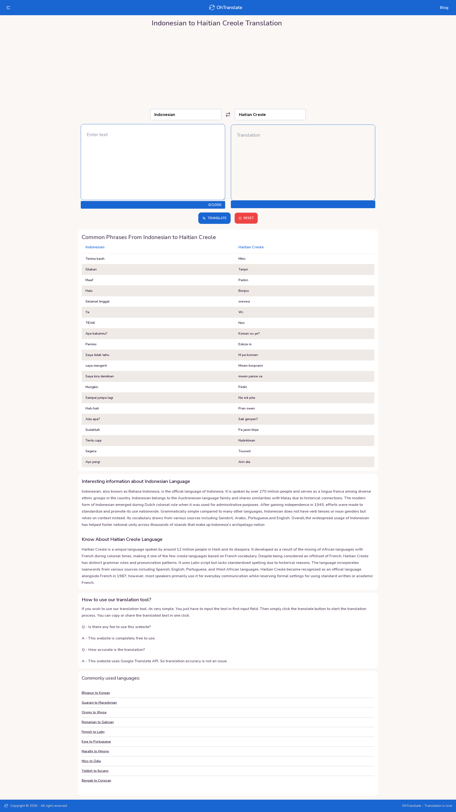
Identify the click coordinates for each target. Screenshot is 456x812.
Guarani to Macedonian (99, 702)
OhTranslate (229, 7)
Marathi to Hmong (95, 751)
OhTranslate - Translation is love (427, 805)
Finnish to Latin (93, 732)
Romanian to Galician (98, 722)
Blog (444, 7)
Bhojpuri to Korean (96, 693)
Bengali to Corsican (96, 780)
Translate (217, 218)
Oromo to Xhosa (94, 712)
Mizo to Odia (91, 761)
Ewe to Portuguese (96, 741)
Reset (249, 218)
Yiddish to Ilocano (95, 771)
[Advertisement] (228, 67)
